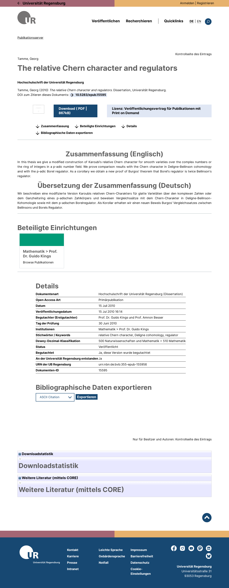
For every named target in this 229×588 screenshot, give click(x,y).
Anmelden (187, 3)
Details (132, 126)
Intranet (73, 569)
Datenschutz (140, 562)
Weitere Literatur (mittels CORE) (49, 478)
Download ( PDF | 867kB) (73, 111)
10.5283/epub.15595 (90, 95)
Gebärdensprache (112, 556)
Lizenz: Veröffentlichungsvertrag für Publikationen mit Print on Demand (156, 111)
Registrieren (205, 3)
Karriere (73, 556)
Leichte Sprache (111, 550)
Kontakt (72, 550)
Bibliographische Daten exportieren (67, 133)
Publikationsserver (30, 37)
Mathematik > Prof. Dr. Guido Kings (124, 329)
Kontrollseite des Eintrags (193, 54)
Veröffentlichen (106, 21)
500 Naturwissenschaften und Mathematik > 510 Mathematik (142, 341)
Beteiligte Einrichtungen (98, 126)
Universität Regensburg (44, 3)
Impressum (139, 550)
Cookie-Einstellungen (141, 571)
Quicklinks (173, 21)
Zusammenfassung (55, 126)
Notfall (103, 562)
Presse (72, 562)
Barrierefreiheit (142, 556)
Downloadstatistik (37, 454)
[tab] (114, 465)
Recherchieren (139, 21)
